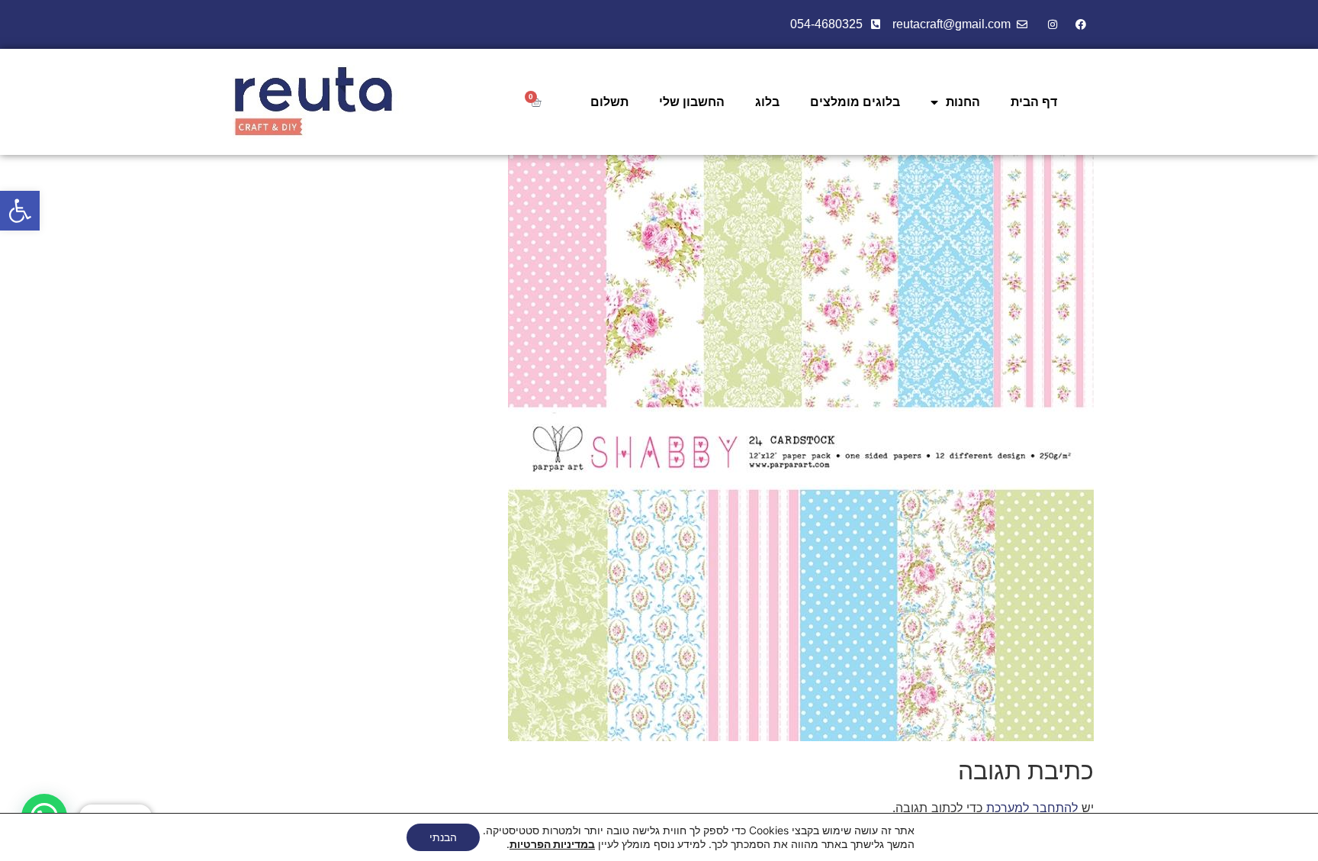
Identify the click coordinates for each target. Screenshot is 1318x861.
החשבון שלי (692, 101)
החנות (963, 101)
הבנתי (443, 836)
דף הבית (1034, 101)
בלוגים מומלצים (855, 101)
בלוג (767, 101)
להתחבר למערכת (1032, 807)
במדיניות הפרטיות (552, 843)
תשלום (609, 101)
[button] (20, 211)
